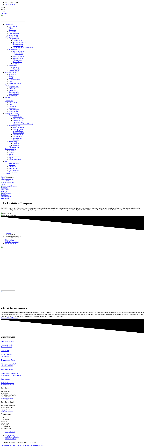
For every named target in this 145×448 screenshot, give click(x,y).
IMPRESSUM (7, 445)
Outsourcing (16, 69)
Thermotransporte (14, 79)
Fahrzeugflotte (17, 60)
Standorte (12, 88)
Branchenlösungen (10, 72)
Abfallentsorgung (18, 58)
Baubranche (12, 74)
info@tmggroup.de (7, 398)
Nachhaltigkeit (13, 35)
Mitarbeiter (12, 31)
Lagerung (16, 67)
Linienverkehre (17, 40)
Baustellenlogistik (14, 49)
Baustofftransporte (18, 51)
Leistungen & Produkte (12, 37)
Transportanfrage (14, 94)
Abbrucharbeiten (18, 55)
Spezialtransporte (18, 46)
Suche (3, 7)
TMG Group (13, 26)
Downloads (12, 90)
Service (7, 85)
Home (3, 177)
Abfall (11, 78)
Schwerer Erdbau (18, 53)
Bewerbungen (13, 95)
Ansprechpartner (14, 87)
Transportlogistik (14, 39)
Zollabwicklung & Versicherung (23, 47)
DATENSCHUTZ (19, 445)
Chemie (11, 76)
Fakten (11, 28)
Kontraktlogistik (18, 44)
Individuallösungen (15, 83)
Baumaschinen (17, 62)
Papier (11, 81)
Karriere (7, 97)
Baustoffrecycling (18, 56)
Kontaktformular (14, 92)
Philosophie (12, 30)
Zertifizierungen (14, 33)
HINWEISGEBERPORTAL (34, 445)
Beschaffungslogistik (19, 42)
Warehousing (13, 65)
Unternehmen (9, 24)
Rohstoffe (16, 63)
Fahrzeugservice (14, 71)
